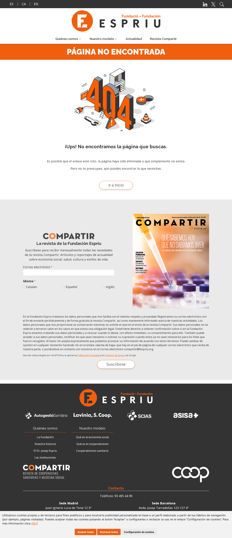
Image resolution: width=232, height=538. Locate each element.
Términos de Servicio (115, 355)
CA (24, 4)
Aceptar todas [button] (85, 532)
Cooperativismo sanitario (92, 451)
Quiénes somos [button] (66, 39)
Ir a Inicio (116, 185)
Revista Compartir (163, 39)
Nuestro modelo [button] (102, 39)
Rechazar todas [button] (109, 532)
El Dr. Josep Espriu (45, 451)
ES (11, 4)
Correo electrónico (36, 267)
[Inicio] (117, 21)
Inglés (110, 287)
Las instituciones (45, 457)
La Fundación (45, 437)
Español (71, 287)
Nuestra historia (45, 444)
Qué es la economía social (92, 437)
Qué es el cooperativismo (92, 444)
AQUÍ (34, 523)
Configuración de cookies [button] (139, 532)
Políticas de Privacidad (89, 355)
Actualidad (134, 39)
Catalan (31, 287)
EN (36, 4)
